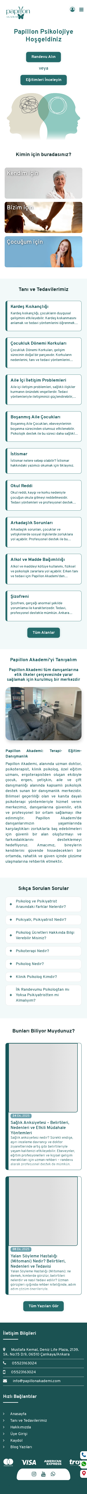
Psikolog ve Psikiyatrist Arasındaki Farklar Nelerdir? (41, 904)
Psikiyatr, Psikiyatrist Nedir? (41, 919)
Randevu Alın (43, 57)
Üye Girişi (16, 1434)
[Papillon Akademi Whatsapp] (53, 1474)
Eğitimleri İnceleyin (44, 80)
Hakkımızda (18, 1427)
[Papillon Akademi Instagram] (34, 1474)
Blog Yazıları (19, 1447)
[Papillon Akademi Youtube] (43, 1474)
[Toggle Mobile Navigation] (81, 10)
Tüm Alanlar (44, 632)
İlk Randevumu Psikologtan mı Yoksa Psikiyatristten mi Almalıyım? (42, 995)
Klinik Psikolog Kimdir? (36, 977)
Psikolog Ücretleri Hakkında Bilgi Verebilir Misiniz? (45, 935)
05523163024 (22, 1363)
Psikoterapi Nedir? (32, 951)
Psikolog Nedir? (30, 964)
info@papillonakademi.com (34, 1381)
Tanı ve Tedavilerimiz (26, 1420)
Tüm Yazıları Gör (43, 1306)
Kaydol (14, 1440)
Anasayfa (16, 1414)
